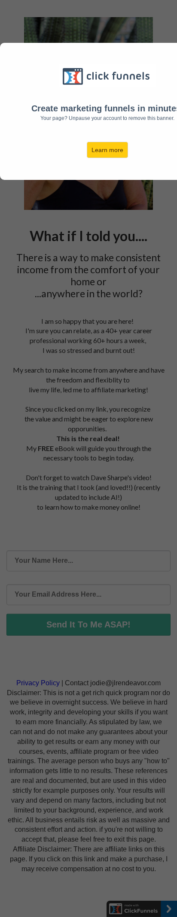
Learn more (107, 149)
